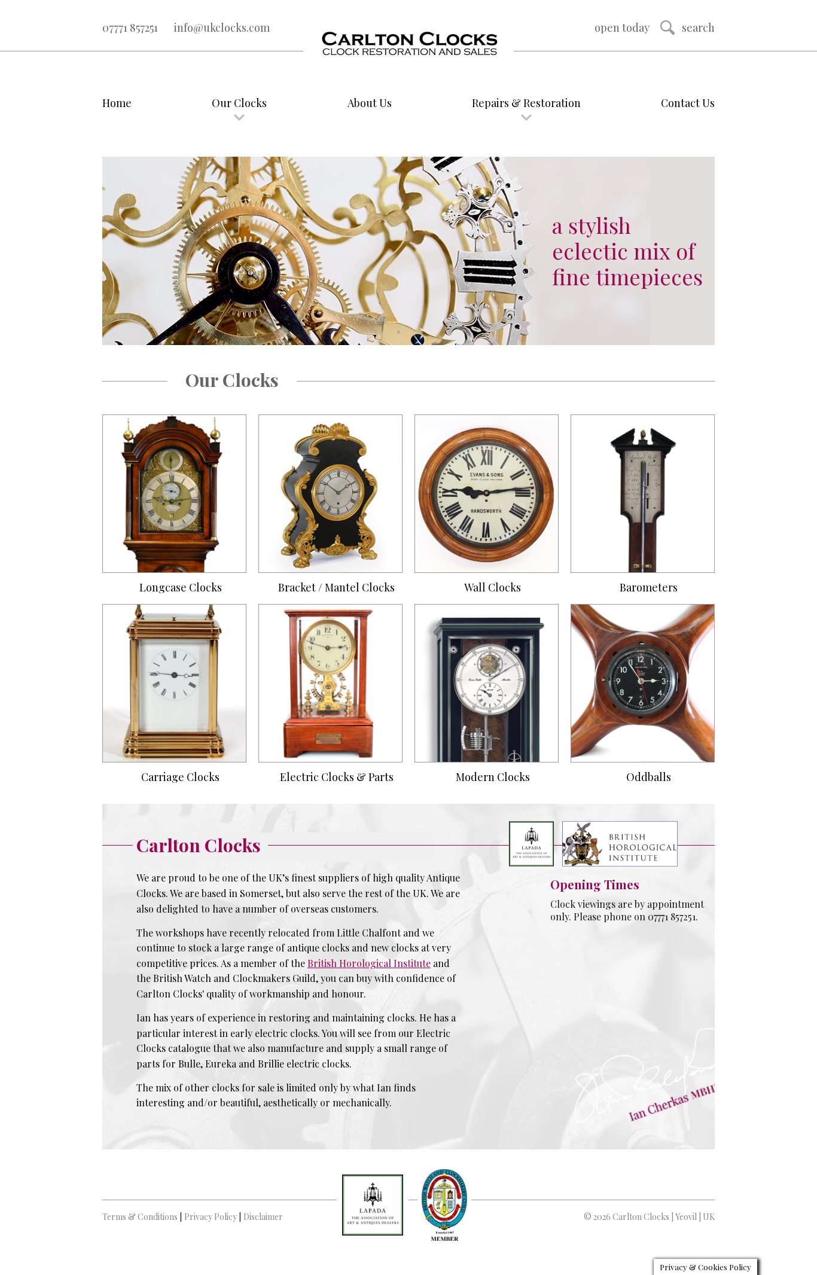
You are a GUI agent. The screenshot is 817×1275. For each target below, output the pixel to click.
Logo (408, 44)
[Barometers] (643, 493)
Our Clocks (239, 103)
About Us (369, 103)
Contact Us (688, 103)
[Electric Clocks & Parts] (330, 683)
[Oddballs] (643, 683)
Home (117, 103)
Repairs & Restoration (526, 103)
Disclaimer (263, 1216)
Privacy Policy (210, 1216)
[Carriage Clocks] (174, 683)
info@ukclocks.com (222, 27)
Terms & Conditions (140, 1216)
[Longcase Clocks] (174, 493)
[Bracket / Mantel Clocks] (330, 493)
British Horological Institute (369, 963)
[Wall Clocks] (486, 493)
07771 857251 (130, 27)
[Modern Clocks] (486, 683)
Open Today (622, 27)
